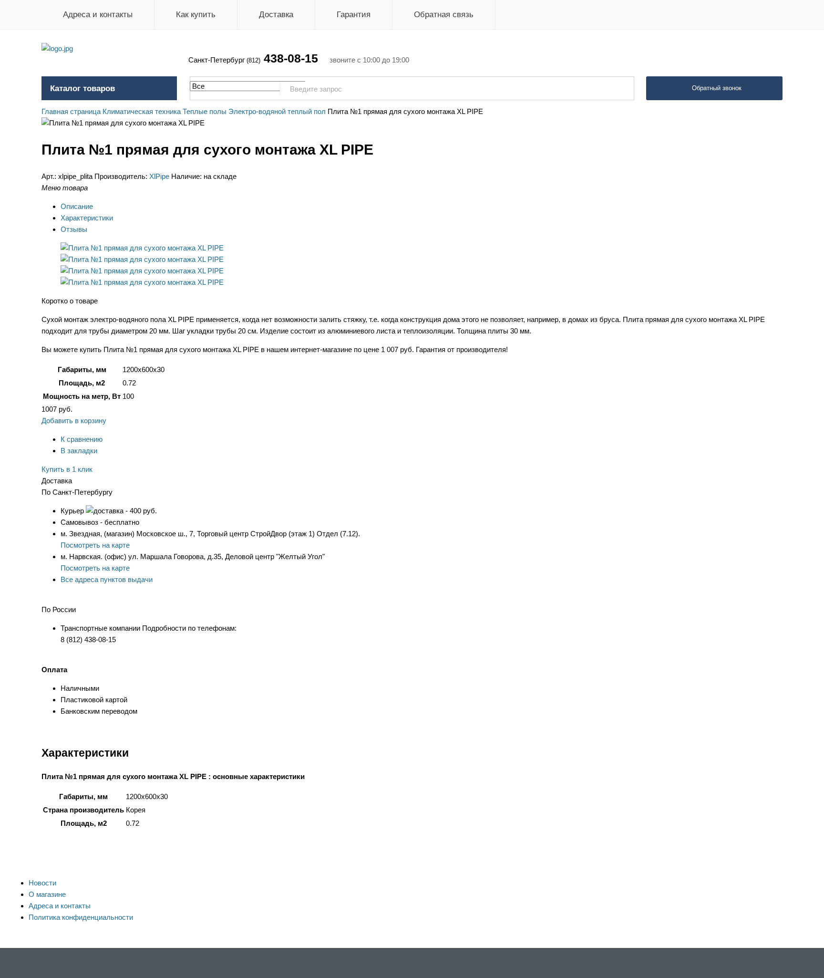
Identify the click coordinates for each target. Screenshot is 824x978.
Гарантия (354, 14)
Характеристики (87, 218)
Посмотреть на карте (95, 545)
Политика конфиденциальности (81, 917)
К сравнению (82, 439)
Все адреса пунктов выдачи (107, 579)
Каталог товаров (82, 88)
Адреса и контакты (98, 14)
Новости (42, 883)
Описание (77, 206)
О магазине (47, 894)
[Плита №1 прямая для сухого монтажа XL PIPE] (142, 248)
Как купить (196, 14)
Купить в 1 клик (67, 469)
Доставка (276, 14)
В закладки (79, 451)
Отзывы (74, 229)
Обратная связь (444, 14)
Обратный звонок (717, 88)
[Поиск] (622, 89)
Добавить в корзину (73, 420)
